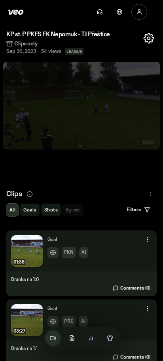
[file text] (72, 338)
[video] (53, 338)
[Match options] (149, 38)
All (12, 210)
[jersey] (110, 338)
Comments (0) (135, 288)
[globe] (119, 12)
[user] (139, 12)
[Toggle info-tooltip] (29, 194)
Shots (51, 210)
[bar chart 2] (91, 338)
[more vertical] (147, 239)
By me (73, 210)
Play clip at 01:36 (81, 263)
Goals (29, 210)
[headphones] (100, 12)
